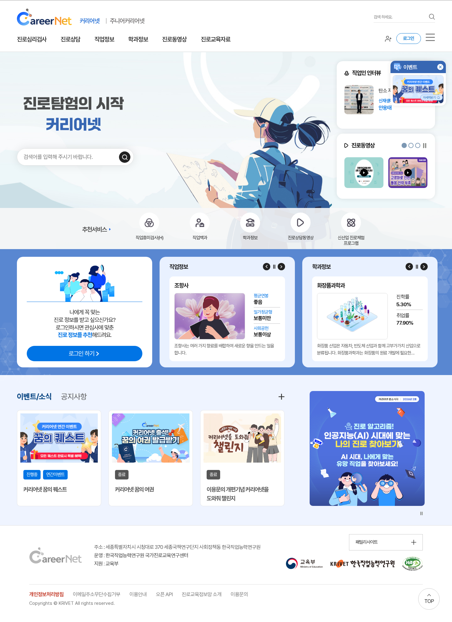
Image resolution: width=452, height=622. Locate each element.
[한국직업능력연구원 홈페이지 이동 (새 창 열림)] (363, 564)
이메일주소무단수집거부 (96, 594)
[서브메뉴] (430, 37)
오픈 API (164, 594)
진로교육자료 (215, 39)
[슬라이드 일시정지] (424, 145)
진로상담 (70, 39)
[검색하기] (124, 157)
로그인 (408, 38)
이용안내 (138, 594)
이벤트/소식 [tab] (34, 396)
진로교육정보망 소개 (201, 594)
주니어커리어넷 (127, 21)
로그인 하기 (81, 353)
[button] (404, 145)
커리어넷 (89, 21)
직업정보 (104, 39)
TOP (429, 601)
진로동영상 (174, 39)
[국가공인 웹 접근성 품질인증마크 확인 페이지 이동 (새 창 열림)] (412, 564)
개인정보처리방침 (46, 594)
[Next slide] (281, 266)
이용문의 (239, 594)
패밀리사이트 (366, 542)
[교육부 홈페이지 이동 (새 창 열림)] (304, 563)
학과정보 (138, 39)
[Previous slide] (266, 266)
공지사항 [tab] (74, 396)
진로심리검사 (31, 39)
